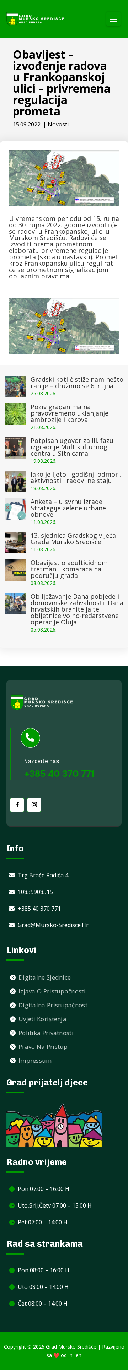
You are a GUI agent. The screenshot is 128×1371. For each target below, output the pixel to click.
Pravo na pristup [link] (43, 1046)
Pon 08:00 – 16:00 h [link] (43, 1270)
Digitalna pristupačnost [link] (52, 1005)
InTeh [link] (74, 1355)
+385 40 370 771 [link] (39, 908)
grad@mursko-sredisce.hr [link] (53, 925)
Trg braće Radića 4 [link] (43, 875)
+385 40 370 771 (59, 774)
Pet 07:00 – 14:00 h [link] (43, 1222)
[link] (35, 19)
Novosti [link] (58, 124)
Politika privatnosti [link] (46, 1033)
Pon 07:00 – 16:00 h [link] (43, 1189)
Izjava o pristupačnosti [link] (52, 991)
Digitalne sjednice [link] (44, 977)
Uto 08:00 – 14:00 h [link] (43, 1287)
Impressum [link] (35, 1060)
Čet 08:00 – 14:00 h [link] (43, 1303)
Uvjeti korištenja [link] (42, 1019)
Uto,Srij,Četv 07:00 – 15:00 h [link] (55, 1205)
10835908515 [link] (35, 892)
